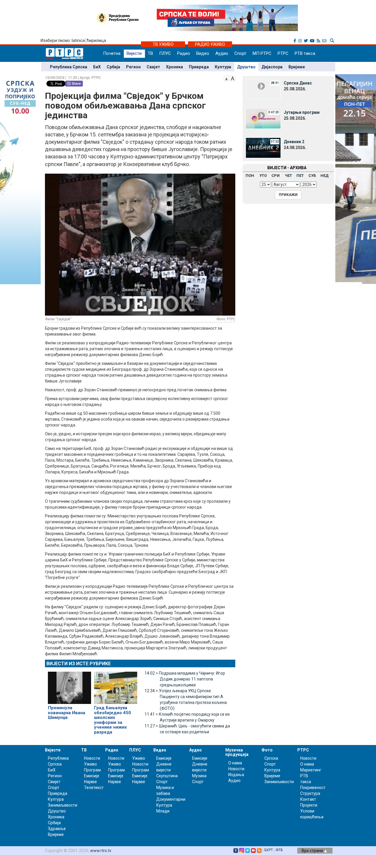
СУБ (312, 175)
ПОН (250, 175)
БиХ (97, 67)
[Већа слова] (232, 78)
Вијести (134, 53)
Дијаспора (272, 67)
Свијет (153, 67)
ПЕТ (300, 175)
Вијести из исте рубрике (78, 663)
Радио (183, 53)
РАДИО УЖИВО (210, 44)
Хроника (174, 67)
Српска (271, 758)
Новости (92, 758)
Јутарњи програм (302, 112)
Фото (267, 750)
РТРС (283, 53)
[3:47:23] (263, 118)
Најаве (90, 781)
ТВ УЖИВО (163, 44)
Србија (113, 67)
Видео (202, 53)
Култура (223, 67)
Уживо (90, 764)
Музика (199, 775)
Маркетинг (310, 770)
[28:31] (263, 89)
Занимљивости (62, 805)
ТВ (150, 53)
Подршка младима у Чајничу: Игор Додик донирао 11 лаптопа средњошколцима (185, 679)
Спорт (240, 53)
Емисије (91, 775)
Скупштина (167, 775)
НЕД (324, 175)
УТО (263, 175)
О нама (235, 763)
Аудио (221, 53)
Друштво (246, 67)
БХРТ (268, 850)
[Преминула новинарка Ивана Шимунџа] (69, 685)
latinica (78, 40)
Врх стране (313, 850)
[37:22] (263, 147)
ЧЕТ (288, 175)
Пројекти (308, 805)
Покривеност (312, 787)
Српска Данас (298, 83)
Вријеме (296, 67)
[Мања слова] (226, 78)
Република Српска (68, 67)
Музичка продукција (237, 752)
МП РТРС (262, 53)
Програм (92, 770)
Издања (236, 774)
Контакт (308, 799)
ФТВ (279, 850)
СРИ (275, 175)
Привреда (199, 67)
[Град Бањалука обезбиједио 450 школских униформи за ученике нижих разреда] (115, 685)
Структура (310, 793)
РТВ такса (305, 53)
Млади (162, 811)
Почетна (111, 53)
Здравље (57, 828)
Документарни (170, 799)
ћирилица (96, 40)
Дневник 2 (294, 141)
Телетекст (94, 787)
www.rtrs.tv (100, 850)
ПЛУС (165, 53)
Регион (133, 67)
